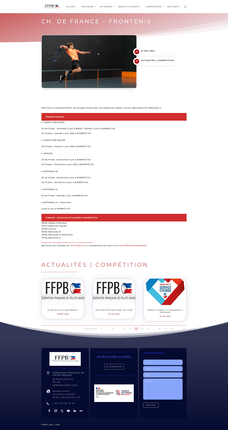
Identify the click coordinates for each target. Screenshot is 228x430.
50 (172, 329)
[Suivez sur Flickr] (81, 410)
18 (124, 329)
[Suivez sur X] (62, 410)
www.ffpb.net (78, 245)
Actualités (148, 60)
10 (113, 329)
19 (130, 329)
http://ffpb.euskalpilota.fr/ (133, 245)
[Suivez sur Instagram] (55, 410)
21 (142, 329)
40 (166, 329)
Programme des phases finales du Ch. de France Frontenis (67, 242)
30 (160, 329)
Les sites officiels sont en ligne (114, 310)
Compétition (166, 60)
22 (148, 329)
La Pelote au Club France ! (63, 310)
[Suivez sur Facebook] (49, 410)
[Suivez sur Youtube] (68, 410)
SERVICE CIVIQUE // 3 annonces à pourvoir (165, 311)
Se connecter (114, 367)
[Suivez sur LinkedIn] (74, 410)
